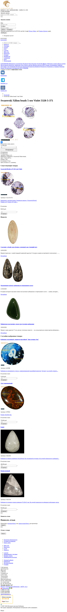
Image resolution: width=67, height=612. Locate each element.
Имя (2, 23)
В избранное (4, 154)
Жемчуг (45, 63)
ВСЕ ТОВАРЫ (24, 68)
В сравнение (4, 152)
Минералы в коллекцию (15, 63)
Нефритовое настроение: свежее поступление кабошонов (17, 324)
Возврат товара (8, 555)
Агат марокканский (6, 383)
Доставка (6, 46)
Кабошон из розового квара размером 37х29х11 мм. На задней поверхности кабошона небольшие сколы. (30, 502)
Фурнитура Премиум (34, 66)
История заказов (8, 563)
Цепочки (61, 66)
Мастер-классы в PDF (39, 65)
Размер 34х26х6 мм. (6, 414)
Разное (2, 68)
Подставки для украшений (8, 66)
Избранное (7, 561)
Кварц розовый (5, 471)
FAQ (5, 49)
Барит (2, 427)
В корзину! (8, 150)
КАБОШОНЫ (5, 63)
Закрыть (3, 29)
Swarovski (39, 63)
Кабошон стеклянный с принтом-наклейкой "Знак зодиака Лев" (20, 339)
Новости (6, 44)
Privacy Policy (32, 31)
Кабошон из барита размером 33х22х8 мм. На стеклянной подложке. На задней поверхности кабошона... (30, 458)
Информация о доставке (10, 554)
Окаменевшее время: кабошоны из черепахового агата (17, 285)
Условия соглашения (9, 541)
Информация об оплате (10, 557)
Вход (5, 59)
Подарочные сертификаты (12, 68)
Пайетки (60, 65)
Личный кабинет (8, 560)
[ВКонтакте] (2, 142)
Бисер (30, 63)
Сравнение (7, 58)
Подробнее (4, 256)
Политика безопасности (10, 539)
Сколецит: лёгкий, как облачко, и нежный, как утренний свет (19, 247)
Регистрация (7, 61)
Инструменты (4, 65)
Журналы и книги (52, 63)
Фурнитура (43, 66)
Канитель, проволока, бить (16, 65)
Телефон (3, 26)
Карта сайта (7, 542)
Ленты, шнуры (28, 65)
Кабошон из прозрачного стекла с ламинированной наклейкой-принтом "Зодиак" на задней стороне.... (29, 371)
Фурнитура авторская (22, 66)
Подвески (25, 63)
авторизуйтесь (12, 523)
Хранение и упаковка (53, 66)
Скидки (6, 50)
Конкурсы (7, 53)
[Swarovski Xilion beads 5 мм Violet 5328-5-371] (19, 140)
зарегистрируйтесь (24, 523)
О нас (5, 548)
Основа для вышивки (51, 65)
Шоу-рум (6, 52)
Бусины (34, 63)
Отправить (9, 29)
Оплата (6, 47)
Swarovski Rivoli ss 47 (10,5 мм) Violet (11, 169)
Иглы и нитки (62, 63)
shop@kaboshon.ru (6, 594)
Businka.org (7, 56)
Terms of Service (43, 31)
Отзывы (6, 55)
